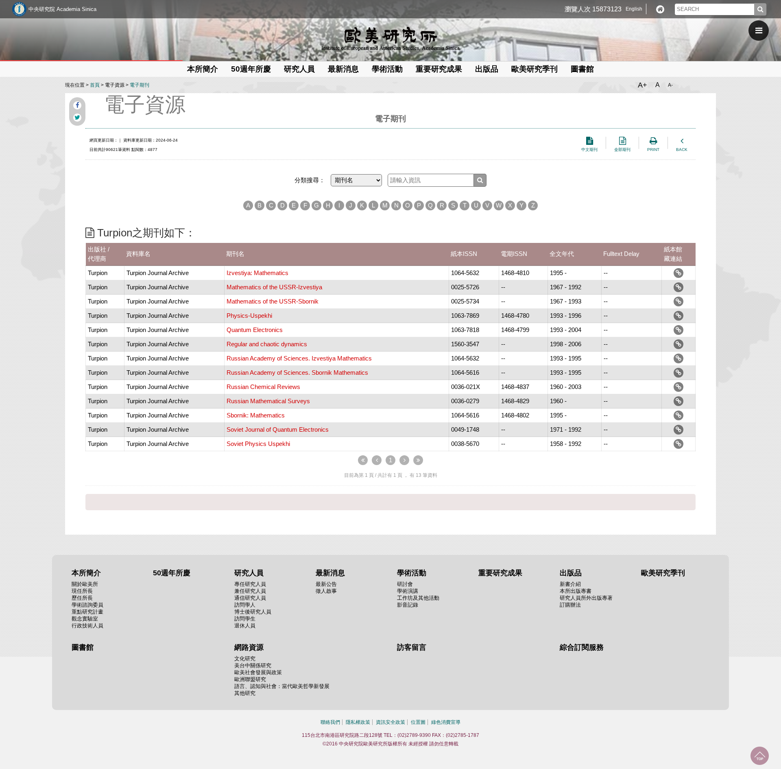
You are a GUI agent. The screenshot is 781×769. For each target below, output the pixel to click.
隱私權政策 (358, 722)
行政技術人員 (87, 626)
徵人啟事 (326, 591)
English (634, 9)
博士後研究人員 (252, 612)
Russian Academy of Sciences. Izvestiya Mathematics (299, 358)
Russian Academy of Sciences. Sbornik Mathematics (297, 372)
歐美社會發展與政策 (258, 672)
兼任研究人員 (250, 591)
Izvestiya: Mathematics (257, 272)
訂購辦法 (570, 605)
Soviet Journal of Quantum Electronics (278, 429)
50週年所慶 (251, 69)
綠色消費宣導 (445, 722)
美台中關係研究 (252, 665)
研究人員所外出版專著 (586, 598)
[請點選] (678, 272)
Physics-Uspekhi (249, 315)
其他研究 (244, 693)
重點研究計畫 (87, 612)
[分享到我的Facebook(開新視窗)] (77, 105)
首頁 (95, 85)
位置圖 (418, 722)
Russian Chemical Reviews (263, 386)
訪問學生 (244, 619)
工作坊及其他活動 (418, 598)
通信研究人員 (250, 598)
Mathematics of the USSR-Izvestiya (274, 287)
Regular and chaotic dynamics (267, 344)
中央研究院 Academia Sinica (62, 9)
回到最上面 (759, 756)
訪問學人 (244, 605)
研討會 (405, 584)
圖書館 (582, 69)
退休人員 (244, 626)
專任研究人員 (250, 584)
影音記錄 (407, 605)
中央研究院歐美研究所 (390, 38)
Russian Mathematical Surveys (268, 401)
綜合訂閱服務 (582, 647)
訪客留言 (411, 647)
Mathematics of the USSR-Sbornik (273, 301)
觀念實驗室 (85, 619)
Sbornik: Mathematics (256, 415)
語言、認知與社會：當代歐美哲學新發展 (281, 686)
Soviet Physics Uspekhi (258, 443)
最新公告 (326, 584)
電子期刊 (139, 85)
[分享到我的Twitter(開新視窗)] (77, 118)
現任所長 (82, 591)
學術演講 (407, 591)
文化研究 (244, 658)
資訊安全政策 (390, 722)
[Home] (660, 9)
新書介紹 (570, 584)
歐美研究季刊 (534, 69)
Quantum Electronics (255, 329)
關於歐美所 (85, 584)
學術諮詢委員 (87, 605)
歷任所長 (82, 598)
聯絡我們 (330, 722)
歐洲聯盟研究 (250, 679)
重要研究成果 (439, 69)
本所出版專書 (575, 591)
